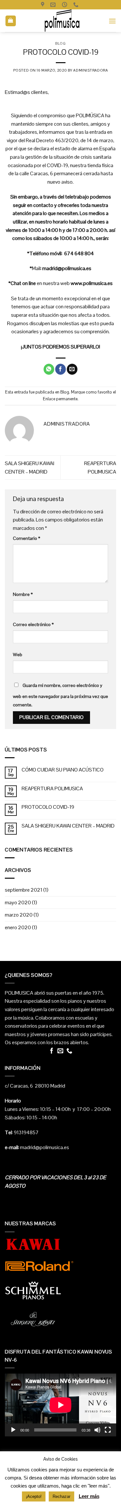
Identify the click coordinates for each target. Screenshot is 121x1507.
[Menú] (112, 21)
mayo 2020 (18, 902)
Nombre (23, 594)
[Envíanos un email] (60, 1051)
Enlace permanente (60, 399)
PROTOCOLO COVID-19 (48, 807)
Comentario (26, 538)
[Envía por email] (72, 369)
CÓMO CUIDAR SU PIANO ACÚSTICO (63, 770)
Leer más (89, 1496)
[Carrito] (10, 21)
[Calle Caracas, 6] (43, 4)
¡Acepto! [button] (34, 1496)
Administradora (90, 70)
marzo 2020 (19, 914)
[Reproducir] (13, 1430)
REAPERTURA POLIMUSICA (52, 788)
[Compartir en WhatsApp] (49, 369)
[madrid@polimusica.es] (53, 4)
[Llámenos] (69, 1051)
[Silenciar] (97, 1430)
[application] (60, 1405)
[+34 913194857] (76, 4)
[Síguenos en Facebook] (52, 1051)
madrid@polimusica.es (66, 268)
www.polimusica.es (92, 283)
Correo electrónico (33, 624)
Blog (60, 43)
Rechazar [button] (61, 1496)
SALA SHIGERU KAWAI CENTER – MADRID (68, 826)
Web (17, 654)
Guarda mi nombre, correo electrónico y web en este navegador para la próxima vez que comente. (60, 695)
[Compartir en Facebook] (60, 369)
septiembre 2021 (23, 889)
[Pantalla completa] (108, 1430)
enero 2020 (18, 927)
